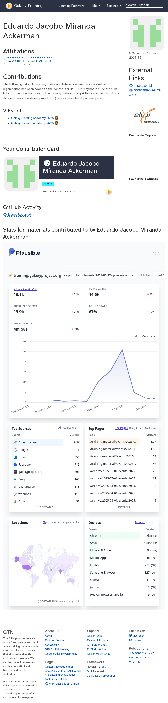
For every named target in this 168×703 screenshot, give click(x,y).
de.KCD (18, 61)
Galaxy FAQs (94, 635)
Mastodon (138, 635)
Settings (112, 7)
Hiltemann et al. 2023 (142, 653)
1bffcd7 (102, 667)
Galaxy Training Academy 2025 (33, 118)
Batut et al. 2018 (139, 657)
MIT (89, 671)
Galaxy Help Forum (98, 640)
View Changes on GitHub (63, 684)
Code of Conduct (55, 640)
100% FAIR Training (57, 649)
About (48, 635)
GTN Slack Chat (97, 644)
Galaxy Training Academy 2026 (33, 123)
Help (94, 7)
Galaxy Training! (28, 6)
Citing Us (134, 662)
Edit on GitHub (57, 679)
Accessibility (52, 644)
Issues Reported (19, 215)
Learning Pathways (71, 7)
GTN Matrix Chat (97, 649)
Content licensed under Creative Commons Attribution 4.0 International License (63, 671)
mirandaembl (142, 86)
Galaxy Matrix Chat (98, 653)
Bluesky (136, 640)
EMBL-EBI (44, 61)
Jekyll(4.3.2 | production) (101, 676)
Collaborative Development (61, 653)
